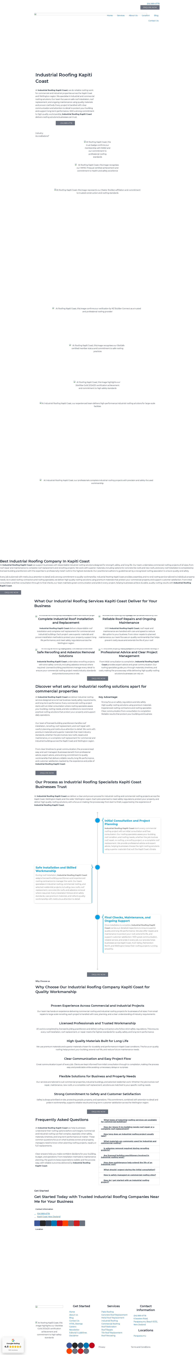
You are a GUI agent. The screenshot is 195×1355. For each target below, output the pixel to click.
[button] (129, 1120)
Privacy (102, 1347)
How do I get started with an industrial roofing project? (125, 1181)
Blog (156, 15)
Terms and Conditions (140, 1347)
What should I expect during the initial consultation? (129, 1170)
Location (146, 15)
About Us (133, 15)
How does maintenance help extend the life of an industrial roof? (126, 1163)
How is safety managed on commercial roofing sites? (130, 1175)
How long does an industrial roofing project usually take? (127, 1135)
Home (110, 15)
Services (120, 15)
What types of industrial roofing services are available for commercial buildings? (129, 1121)
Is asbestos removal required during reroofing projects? (125, 1149)
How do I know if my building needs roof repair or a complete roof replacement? (127, 1128)
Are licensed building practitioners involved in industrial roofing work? (125, 1156)
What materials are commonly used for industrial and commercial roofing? (128, 1142)
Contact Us (153, 21)
